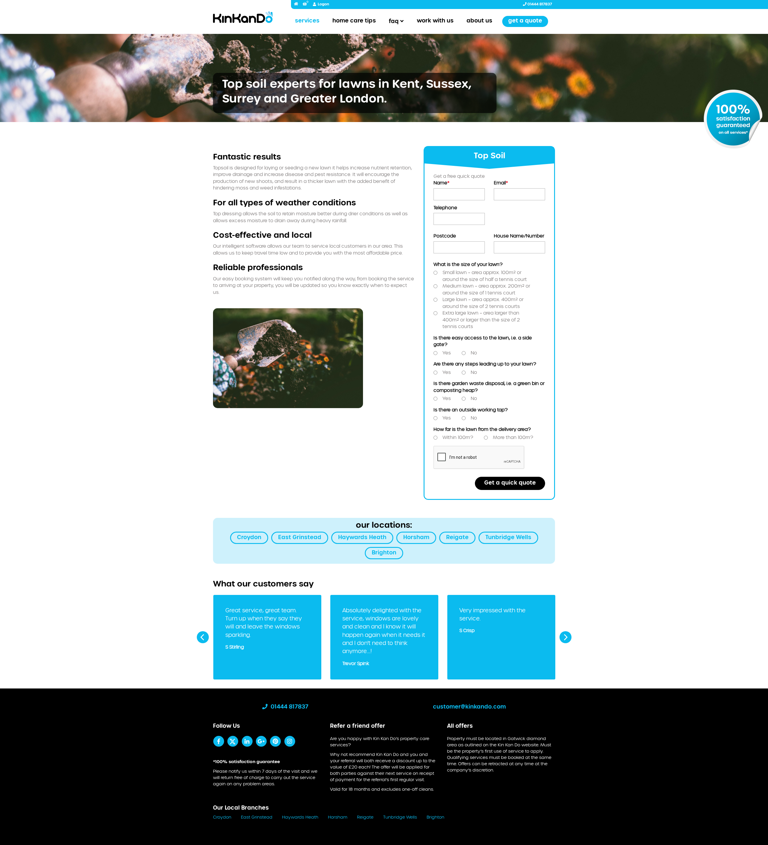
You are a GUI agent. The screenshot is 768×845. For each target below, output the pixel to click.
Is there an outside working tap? (471, 410)
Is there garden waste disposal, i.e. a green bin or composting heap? (489, 387)
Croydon (249, 537)
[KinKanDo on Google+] (261, 741)
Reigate (457, 537)
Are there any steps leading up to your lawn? (485, 364)
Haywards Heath (362, 537)
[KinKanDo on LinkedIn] (247, 741)
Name (441, 183)
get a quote (525, 21)
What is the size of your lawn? (468, 264)
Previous (203, 637)
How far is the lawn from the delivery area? (482, 429)
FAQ (394, 21)
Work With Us (435, 21)
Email (501, 183)
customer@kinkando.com (469, 707)
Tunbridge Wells (508, 537)
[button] (304, 4)
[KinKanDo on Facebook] (219, 741)
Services (307, 21)
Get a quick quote (510, 483)
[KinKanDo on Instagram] (290, 741)
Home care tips (354, 21)
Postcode (445, 236)
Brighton (384, 553)
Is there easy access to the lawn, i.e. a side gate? (483, 341)
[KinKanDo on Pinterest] (275, 741)
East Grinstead (299, 537)
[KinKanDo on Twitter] (233, 741)
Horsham (416, 537)
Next (566, 637)
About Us (479, 21)
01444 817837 (539, 4)
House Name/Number (519, 236)
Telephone (445, 208)
